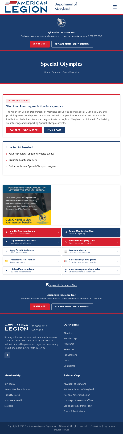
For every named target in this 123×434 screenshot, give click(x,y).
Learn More (40, 43)
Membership (70, 338)
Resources (69, 349)
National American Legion (77, 395)
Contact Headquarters (24, 130)
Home (47, 72)
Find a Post (54, 130)
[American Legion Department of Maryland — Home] (41, 7)
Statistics (8, 405)
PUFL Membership (13, 400)
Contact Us (69, 365)
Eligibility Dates (12, 395)
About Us (68, 333)
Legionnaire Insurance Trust (78, 405)
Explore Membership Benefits (72, 44)
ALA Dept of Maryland (75, 383)
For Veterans (70, 354)
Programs (69, 343)
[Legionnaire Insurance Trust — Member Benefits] (61, 205)
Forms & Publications (74, 411)
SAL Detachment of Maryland (79, 389)
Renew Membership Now (17, 389)
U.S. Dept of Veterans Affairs (78, 400)
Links (66, 360)
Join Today (9, 383)
